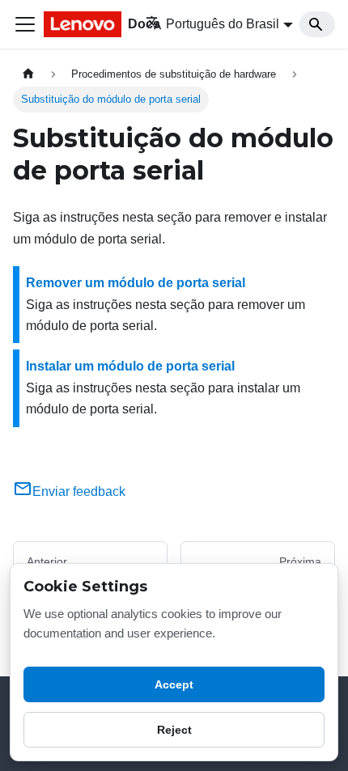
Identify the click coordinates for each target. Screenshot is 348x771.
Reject (174, 729)
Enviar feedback (78, 491)
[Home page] (28, 74)
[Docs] (83, 24)
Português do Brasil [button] (222, 24)
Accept (174, 684)
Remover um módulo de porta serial (135, 283)
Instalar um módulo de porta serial (130, 366)
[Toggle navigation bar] (25, 24)
